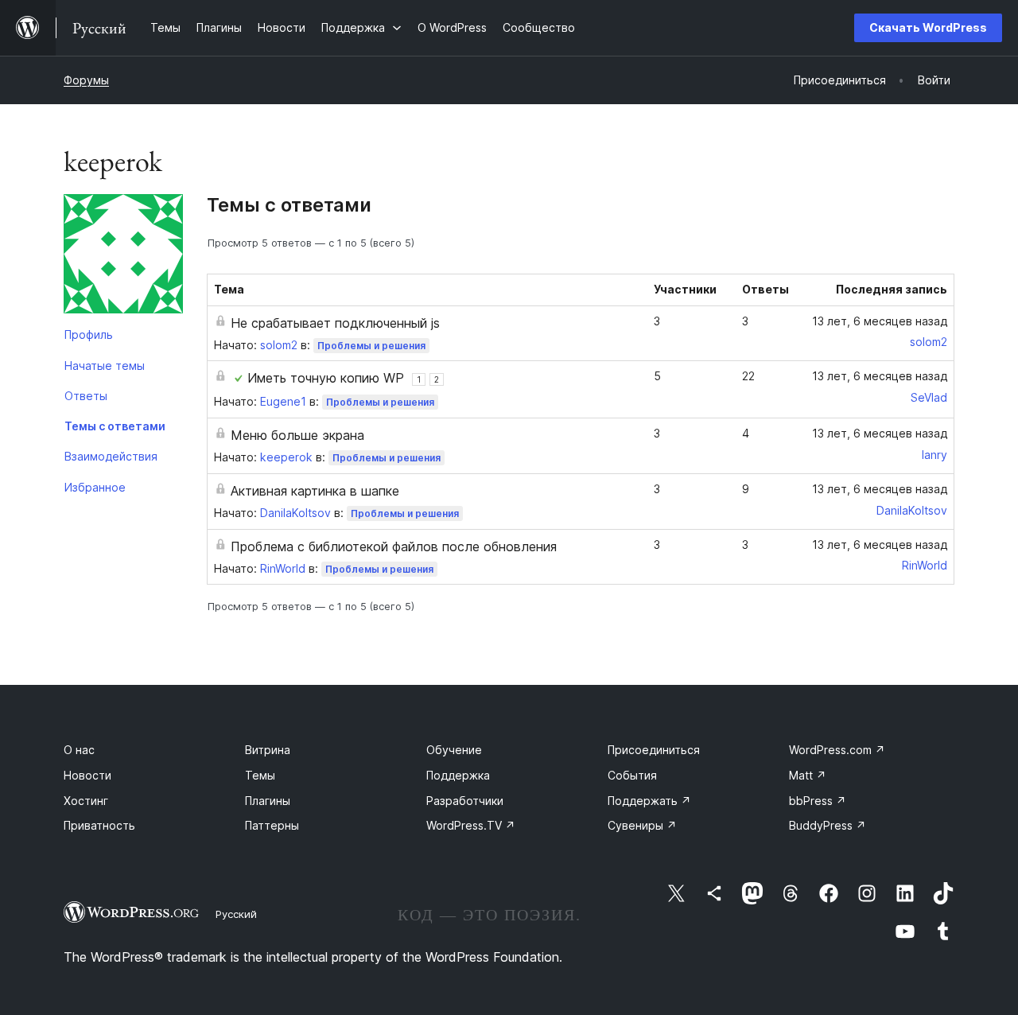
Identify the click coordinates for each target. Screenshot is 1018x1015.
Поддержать (649, 800)
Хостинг (86, 800)
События (632, 775)
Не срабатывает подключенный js (335, 323)
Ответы (85, 395)
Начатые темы (104, 365)
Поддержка (458, 775)
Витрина (267, 749)
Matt (807, 775)
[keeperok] (123, 257)
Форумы (86, 80)
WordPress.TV (470, 825)
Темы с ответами (114, 426)
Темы (260, 775)
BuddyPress (827, 825)
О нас (79, 749)
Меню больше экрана (297, 435)
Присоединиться (654, 749)
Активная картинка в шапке (315, 491)
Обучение (454, 749)
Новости (87, 775)
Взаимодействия (110, 456)
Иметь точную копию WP (325, 378)
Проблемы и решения (371, 346)
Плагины (267, 800)
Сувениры (642, 825)
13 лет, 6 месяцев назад (879, 321)
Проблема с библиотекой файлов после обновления (394, 546)
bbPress (817, 800)
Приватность (99, 825)
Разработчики (464, 800)
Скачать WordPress (928, 27)
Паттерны (272, 825)
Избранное (95, 487)
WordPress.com (837, 749)
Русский (236, 914)
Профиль (88, 334)
